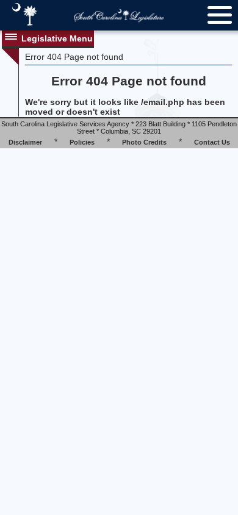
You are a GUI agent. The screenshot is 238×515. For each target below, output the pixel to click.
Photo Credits (144, 142)
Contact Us (212, 142)
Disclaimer (25, 142)
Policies (82, 142)
